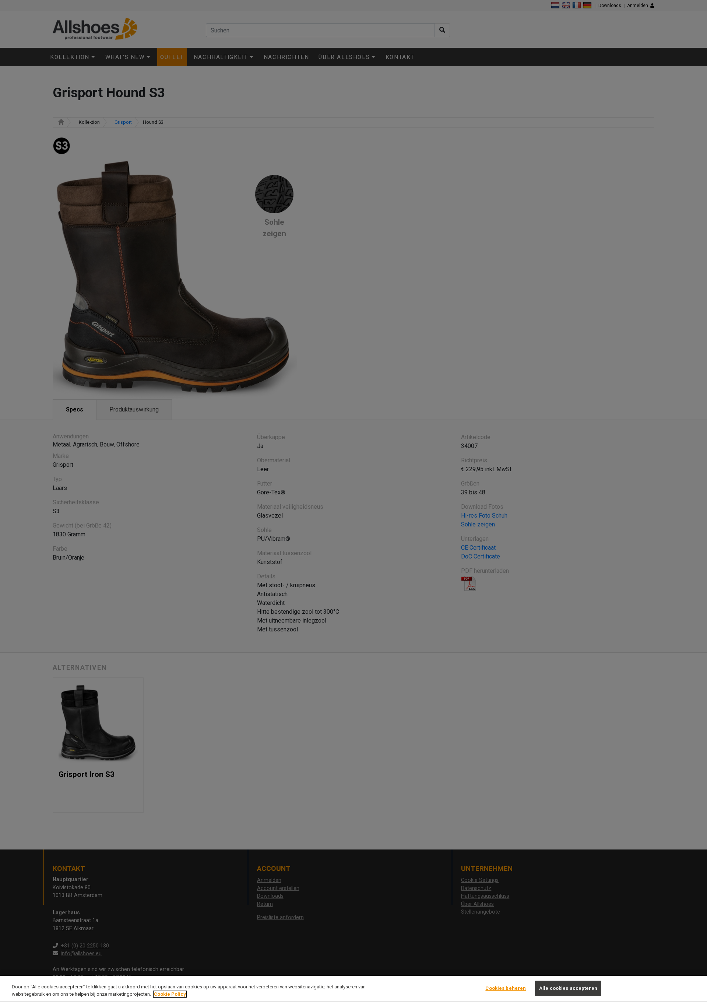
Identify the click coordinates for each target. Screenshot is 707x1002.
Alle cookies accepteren (568, 988)
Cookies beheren (505, 988)
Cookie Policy (170, 994)
